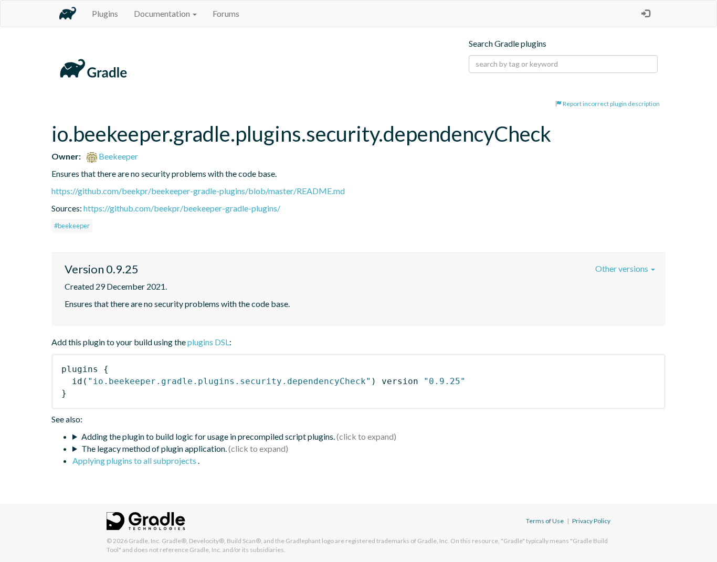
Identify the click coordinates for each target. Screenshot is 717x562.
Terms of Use (545, 521)
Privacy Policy (591, 521)
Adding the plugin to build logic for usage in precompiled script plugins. (208, 436)
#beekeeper (72, 225)
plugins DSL (208, 342)
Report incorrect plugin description (611, 104)
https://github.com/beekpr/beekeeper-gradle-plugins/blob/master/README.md (198, 191)
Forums (226, 13)
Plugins (105, 13)
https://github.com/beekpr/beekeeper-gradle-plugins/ (181, 208)
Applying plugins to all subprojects (135, 460)
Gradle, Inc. (145, 541)
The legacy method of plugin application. (154, 448)
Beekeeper (117, 156)
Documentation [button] (163, 13)
